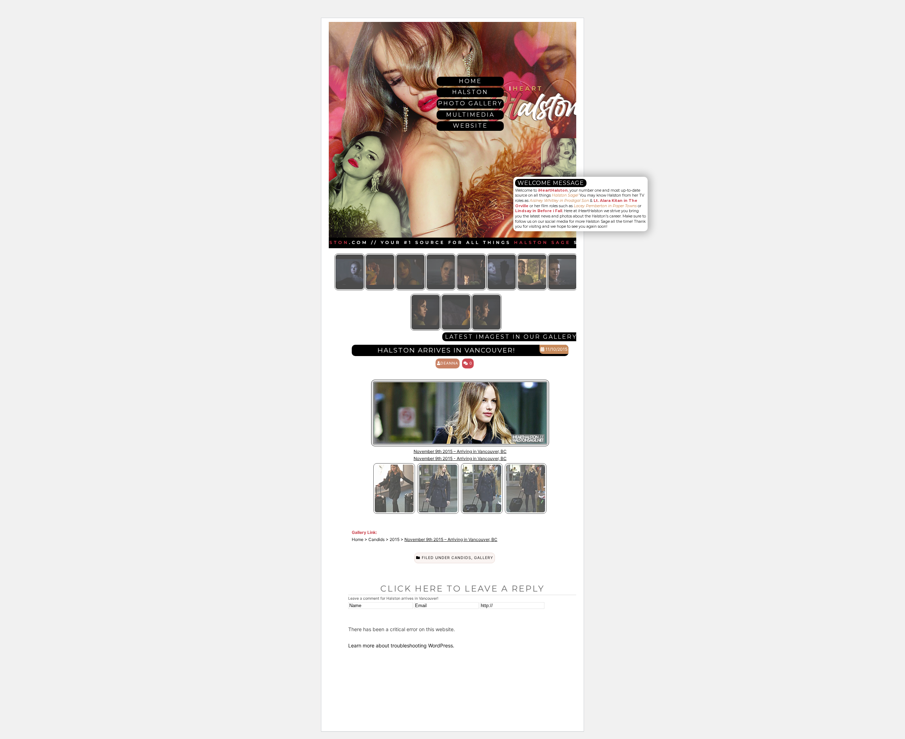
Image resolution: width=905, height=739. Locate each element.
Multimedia (470, 114)
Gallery (483, 557)
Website (470, 125)
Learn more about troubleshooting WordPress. (401, 645)
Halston (470, 92)
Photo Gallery (470, 103)
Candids (461, 557)
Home (470, 81)
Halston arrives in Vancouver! (446, 350)
